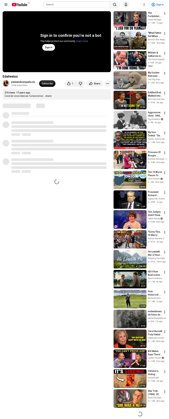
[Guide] (6, 5)
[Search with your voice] (126, 4)
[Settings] (144, 5)
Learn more (82, 41)
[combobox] (77, 5)
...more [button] (47, 96)
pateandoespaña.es (23, 82)
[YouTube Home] (19, 4)
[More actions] (107, 83)
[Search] (114, 4)
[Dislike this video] (80, 83)
